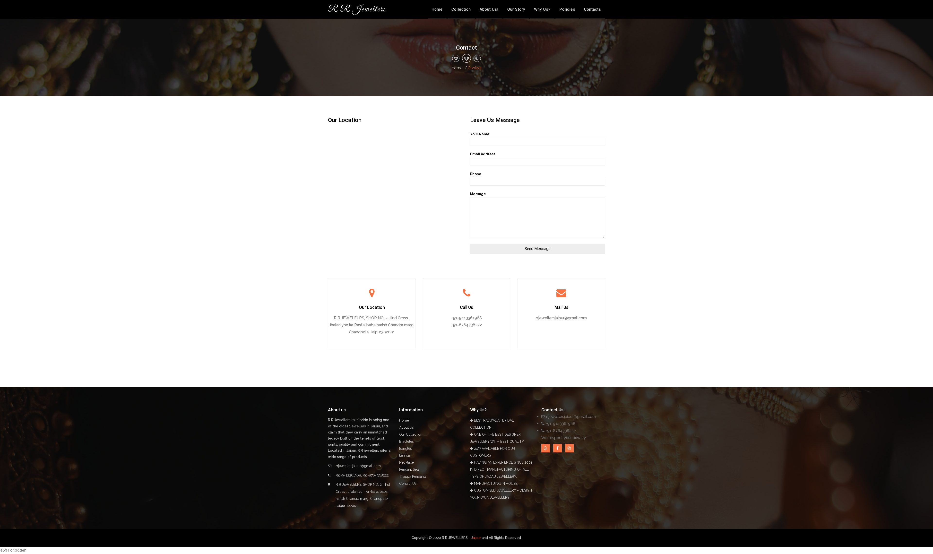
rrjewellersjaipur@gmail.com (561, 318)
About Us (406, 427)
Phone (475, 174)
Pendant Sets (409, 469)
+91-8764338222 (466, 325)
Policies (567, 9)
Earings (405, 455)
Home (437, 9)
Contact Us (407, 483)
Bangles (405, 448)
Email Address (482, 154)
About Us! (489, 9)
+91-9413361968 (466, 318)
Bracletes (406, 441)
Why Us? (542, 9)
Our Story (516, 9)
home (456, 68)
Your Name (480, 134)
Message (478, 194)
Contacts (592, 9)
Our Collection (410, 434)
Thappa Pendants (412, 476)
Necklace (406, 462)
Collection (461, 9)
